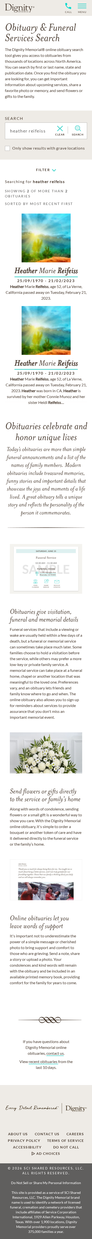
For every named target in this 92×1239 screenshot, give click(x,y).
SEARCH (14, 118)
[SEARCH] (78, 128)
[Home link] (19, 7)
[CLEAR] (60, 128)
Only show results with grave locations (48, 148)
